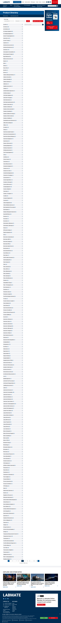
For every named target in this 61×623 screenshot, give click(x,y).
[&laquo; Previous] (9, 561)
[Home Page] (6, 2)
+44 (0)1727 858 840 (7, 603)
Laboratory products (5, 6)
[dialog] (30, 618)
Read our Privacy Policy (33, 618)
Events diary (14, 609)
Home (13, 603)
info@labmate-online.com (6, 607)
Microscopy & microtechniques (17, 6)
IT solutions (33, 6)
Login (28, 21)
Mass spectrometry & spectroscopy (41, 6)
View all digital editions (51, 27)
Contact (13, 610)
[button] (19, 621)
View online (48, 23)
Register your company (37, 21)
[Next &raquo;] (38, 561)
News (11, 5)
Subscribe (14, 606)
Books (13, 611)
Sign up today (40, 604)
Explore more (5, 586)
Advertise (14, 607)
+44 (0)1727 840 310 (7, 604)
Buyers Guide (14, 604)
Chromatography (27, 5)
